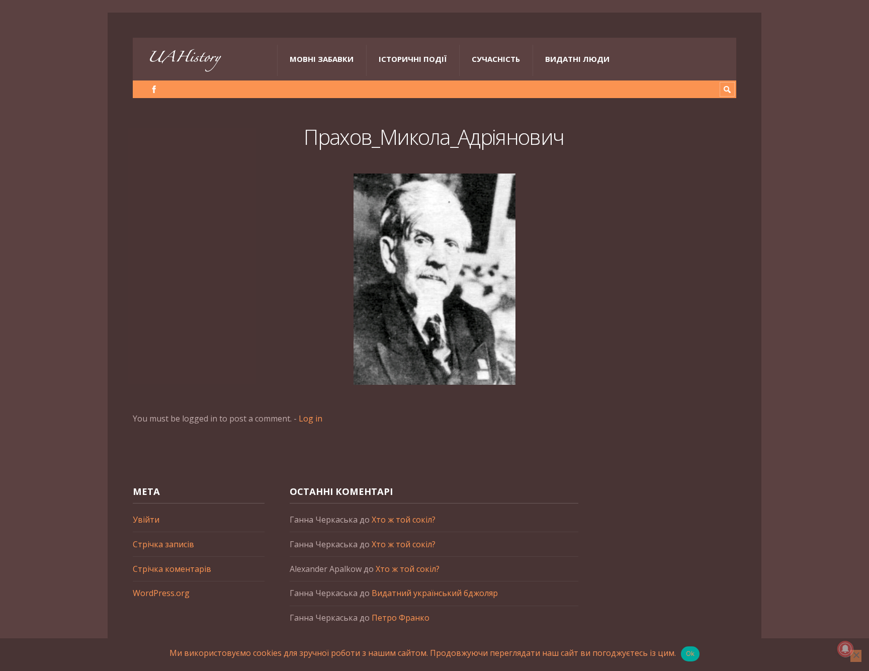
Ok (690, 653)
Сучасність (496, 59)
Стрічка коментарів (172, 568)
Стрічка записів (163, 544)
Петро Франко (400, 617)
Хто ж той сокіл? (404, 519)
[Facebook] (154, 89)
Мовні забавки (322, 59)
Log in (310, 418)
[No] (855, 656)
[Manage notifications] (845, 649)
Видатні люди (577, 59)
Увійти (146, 519)
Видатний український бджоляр (435, 593)
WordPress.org (161, 593)
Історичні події (413, 59)
